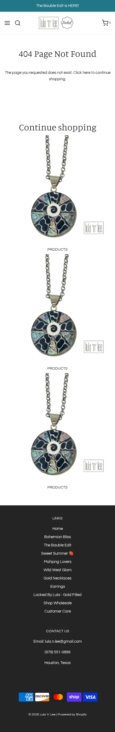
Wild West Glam (58, 570)
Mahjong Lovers (57, 562)
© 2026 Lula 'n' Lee (42, 714)
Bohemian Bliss (57, 537)
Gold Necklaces (57, 578)
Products (57, 249)
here (86, 73)
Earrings (57, 587)
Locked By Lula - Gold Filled (57, 595)
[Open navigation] (7, 23)
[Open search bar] (19, 23)
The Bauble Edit (57, 545)
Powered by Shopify (72, 714)
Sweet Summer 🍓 (57, 553)
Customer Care (57, 611)
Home (57, 529)
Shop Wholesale (58, 603)
